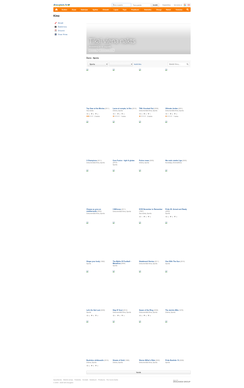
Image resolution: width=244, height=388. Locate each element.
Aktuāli (60, 23)
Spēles (95, 9)
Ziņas (74, 9)
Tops (124, 9)
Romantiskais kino (106, 50)
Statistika (147, 9)
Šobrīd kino (62, 27)
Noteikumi (93, 380)
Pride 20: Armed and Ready (176, 209)
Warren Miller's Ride (147, 360)
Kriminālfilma (177, 162)
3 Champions (91, 160)
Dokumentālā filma (145, 110)
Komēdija (93, 50)
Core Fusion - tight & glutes (123, 160)
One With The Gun (172, 261)
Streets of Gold (119, 360)
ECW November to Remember (150, 209)
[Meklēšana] (188, 9)
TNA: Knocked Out (146, 108)
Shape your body (93, 261)
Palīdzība (77, 380)
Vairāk (138, 372)
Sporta (120, 110)
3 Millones (117, 209)
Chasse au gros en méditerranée (93, 210)
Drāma (115, 110)
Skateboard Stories (146, 261)
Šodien (64, 9)
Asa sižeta (90, 110)
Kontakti (85, 380)
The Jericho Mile (171, 310)
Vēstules (179, 9)
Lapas (116, 9)
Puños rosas (144, 160)
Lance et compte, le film (122, 108)
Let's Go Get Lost (93, 310)
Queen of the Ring (146, 310)
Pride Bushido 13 (172, 360)
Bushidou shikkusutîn (95, 360)
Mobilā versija (68, 380)
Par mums (109, 380)
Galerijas (84, 9)
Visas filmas (63, 34)
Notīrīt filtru (137, 64)
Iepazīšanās (57, 380)
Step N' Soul (118, 310)
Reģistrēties (166, 5)
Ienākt (155, 5)
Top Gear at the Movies (95, 108)
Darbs (116, 380)
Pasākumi (135, 9)
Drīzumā (61, 30)
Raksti (168, 9)
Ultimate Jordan (171, 108)
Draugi (159, 9)
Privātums (101, 380)
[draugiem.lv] (56, 9)
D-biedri (106, 9)
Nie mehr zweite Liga (173, 160)
